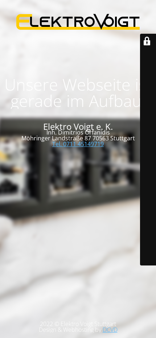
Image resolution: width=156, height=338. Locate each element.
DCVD (110, 330)
